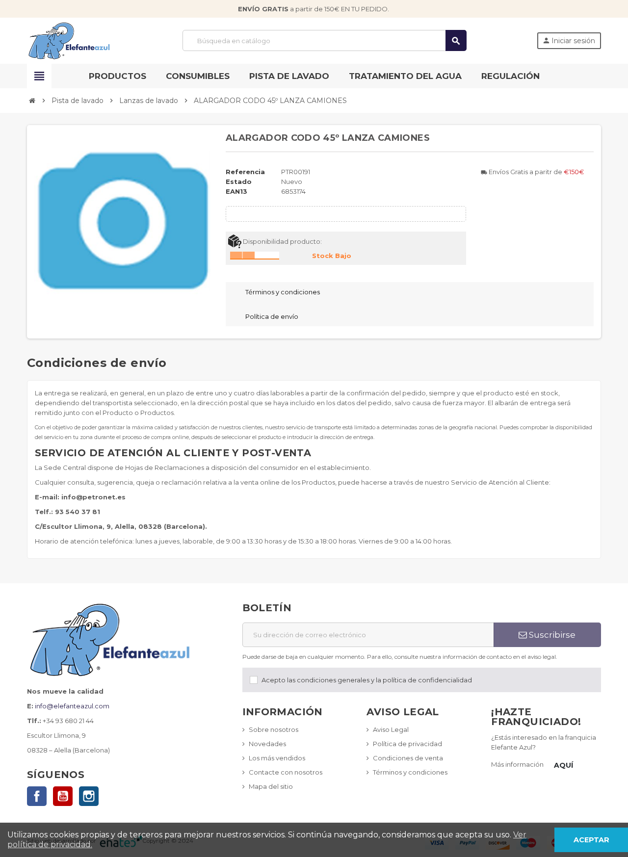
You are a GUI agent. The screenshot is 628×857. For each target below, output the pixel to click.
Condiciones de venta (408, 758)
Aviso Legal (391, 729)
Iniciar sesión (568, 40)
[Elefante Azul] (70, 40)
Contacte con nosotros (285, 772)
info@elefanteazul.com (72, 706)
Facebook (37, 796)
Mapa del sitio (271, 786)
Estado (239, 181)
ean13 (236, 191)
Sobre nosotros (273, 729)
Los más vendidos (277, 758)
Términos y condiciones (410, 772)
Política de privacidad (407, 744)
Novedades (267, 744)
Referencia (245, 172)
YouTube (63, 796)
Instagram (89, 796)
